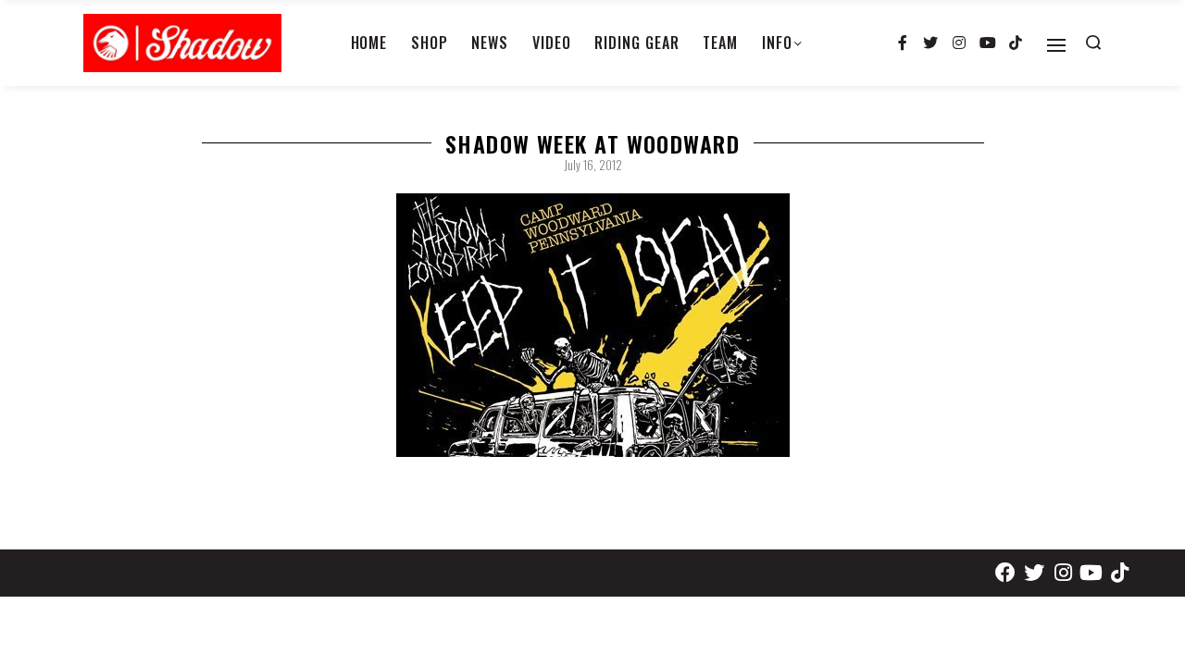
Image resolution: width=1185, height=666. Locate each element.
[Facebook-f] (903, 43)
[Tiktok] (1016, 43)
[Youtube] (988, 43)
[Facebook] (1006, 573)
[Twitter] (931, 43)
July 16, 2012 (593, 164)
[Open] (1056, 45)
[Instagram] (959, 43)
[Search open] (1093, 42)
